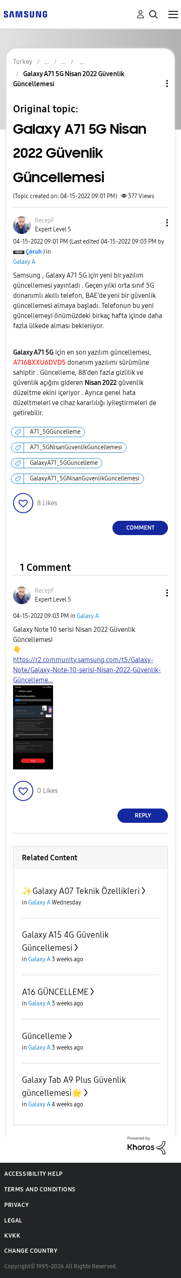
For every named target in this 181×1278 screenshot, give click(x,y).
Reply (143, 815)
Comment (140, 527)
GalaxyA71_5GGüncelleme (64, 463)
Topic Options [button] (153, 83)
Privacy (16, 1205)
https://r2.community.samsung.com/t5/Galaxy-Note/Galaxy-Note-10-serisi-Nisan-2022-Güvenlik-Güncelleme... (87, 670)
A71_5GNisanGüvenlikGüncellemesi (76, 447)
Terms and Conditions (40, 1189)
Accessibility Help (33, 1173)
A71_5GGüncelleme (55, 431)
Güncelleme (44, 1036)
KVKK (12, 1235)
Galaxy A (24, 261)
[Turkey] (25, 14)
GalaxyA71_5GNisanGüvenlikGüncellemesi (84, 478)
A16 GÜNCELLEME (55, 992)
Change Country (30, 1250)
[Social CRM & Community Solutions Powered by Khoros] (146, 1145)
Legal (13, 1220)
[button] (153, 222)
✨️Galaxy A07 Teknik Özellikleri (81, 891)
